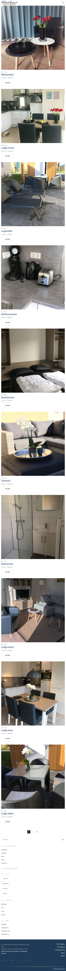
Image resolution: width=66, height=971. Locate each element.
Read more (7, 82)
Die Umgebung (61, 947)
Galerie (63, 953)
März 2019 (5, 893)
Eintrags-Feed (4, 927)
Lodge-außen (7, 813)
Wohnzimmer (7, 74)
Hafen (2, 856)
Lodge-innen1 (7, 647)
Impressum (62, 969)
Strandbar (3, 853)
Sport (2, 907)
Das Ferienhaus (61, 944)
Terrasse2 (6, 480)
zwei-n (3, 77)
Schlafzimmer (7, 397)
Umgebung (3, 914)
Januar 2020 (5, 878)
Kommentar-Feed (5, 931)
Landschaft (4, 850)
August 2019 (5, 888)
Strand (3, 860)
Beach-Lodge (4, 72)
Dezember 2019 (6, 883)
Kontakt (63, 956)
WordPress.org (5, 934)
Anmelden (3, 924)
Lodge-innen (7, 730)
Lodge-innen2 (7, 147)
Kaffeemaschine (9, 314)
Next (37, 831)
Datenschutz (56, 969)
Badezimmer (7, 563)
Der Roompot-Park (60, 950)
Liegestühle (6, 231)
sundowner (4, 863)
